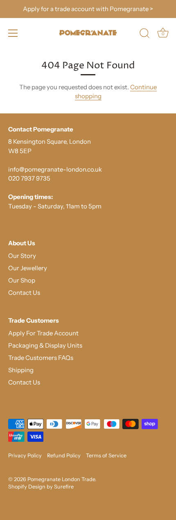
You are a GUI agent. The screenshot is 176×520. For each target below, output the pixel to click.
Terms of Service (106, 455)
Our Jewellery (27, 268)
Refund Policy (64, 455)
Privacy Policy (25, 455)
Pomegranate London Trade (61, 479)
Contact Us (24, 292)
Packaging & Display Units (45, 345)
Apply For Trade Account (43, 333)
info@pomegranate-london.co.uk (55, 169)
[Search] (144, 34)
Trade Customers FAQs (40, 358)
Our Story (22, 256)
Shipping (21, 370)
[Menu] (13, 33)
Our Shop (21, 280)
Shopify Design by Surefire (41, 487)
